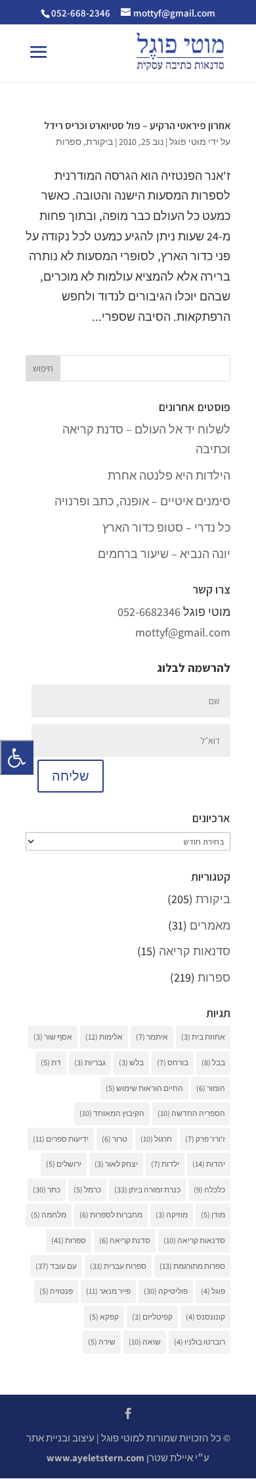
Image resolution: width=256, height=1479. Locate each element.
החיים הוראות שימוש (144, 1088)
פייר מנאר (108, 1291)
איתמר (152, 1037)
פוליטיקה (166, 1291)
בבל (213, 1062)
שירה (102, 1342)
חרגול (156, 1139)
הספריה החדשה (191, 1113)
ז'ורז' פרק (205, 1139)
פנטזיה (56, 1291)
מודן (213, 1214)
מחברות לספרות (110, 1214)
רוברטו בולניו (199, 1342)
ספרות (68, 142)
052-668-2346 (80, 13)
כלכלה (209, 1189)
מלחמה (48, 1214)
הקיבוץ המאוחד (111, 1113)
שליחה (70, 776)
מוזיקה (172, 1214)
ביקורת (99, 142)
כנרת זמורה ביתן (147, 1189)
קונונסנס (205, 1317)
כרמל (87, 1189)
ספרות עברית (118, 1266)
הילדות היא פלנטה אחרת (169, 475)
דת (51, 1062)
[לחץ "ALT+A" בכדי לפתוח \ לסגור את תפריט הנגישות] (16, 757)
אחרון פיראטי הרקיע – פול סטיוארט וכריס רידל (137, 125)
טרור (114, 1139)
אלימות (104, 1037)
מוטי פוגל (187, 142)
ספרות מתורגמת (192, 1266)
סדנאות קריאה (194, 951)
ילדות (165, 1164)
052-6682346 (149, 611)
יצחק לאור (116, 1164)
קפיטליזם (152, 1317)
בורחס (172, 1062)
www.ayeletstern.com (95, 1457)
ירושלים (63, 1164)
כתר (46, 1189)
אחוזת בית (203, 1037)
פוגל (213, 1291)
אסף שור (52, 1037)
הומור (210, 1088)
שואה (145, 1342)
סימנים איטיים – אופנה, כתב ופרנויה (142, 501)
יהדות (208, 1164)
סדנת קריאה (124, 1240)
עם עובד (56, 1266)
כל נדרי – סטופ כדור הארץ (166, 527)
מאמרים (210, 925)
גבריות (90, 1062)
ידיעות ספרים (61, 1139)
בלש (131, 1062)
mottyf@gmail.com (182, 632)
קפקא (104, 1317)
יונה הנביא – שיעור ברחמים (164, 553)
